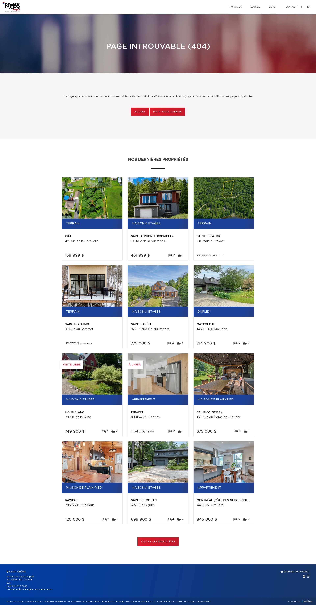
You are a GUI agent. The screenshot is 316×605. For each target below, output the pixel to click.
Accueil (140, 112)
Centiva (307, 601)
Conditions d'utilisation (169, 601)
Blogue (255, 7)
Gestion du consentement (197, 601)
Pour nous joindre (167, 112)
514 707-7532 (19, 586)
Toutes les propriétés (158, 542)
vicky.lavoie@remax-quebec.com (34, 589)
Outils (273, 7)
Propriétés (235, 7)
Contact (291, 7)
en (308, 7)
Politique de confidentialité (141, 601)
